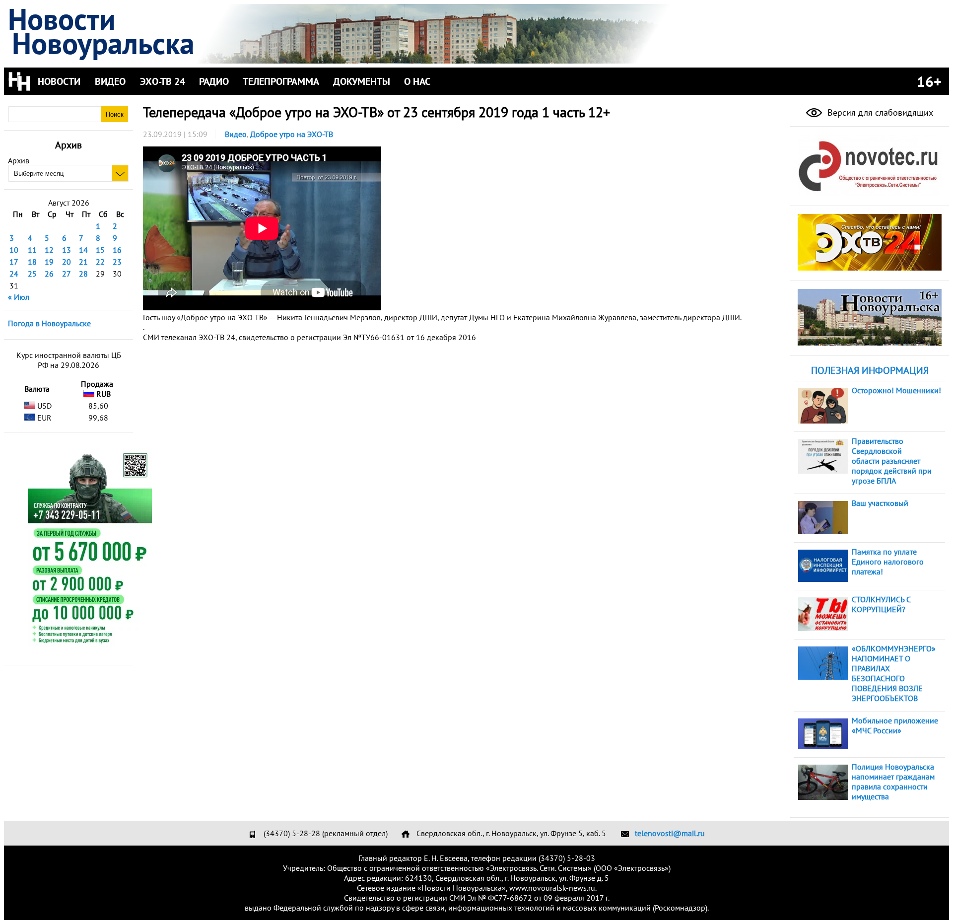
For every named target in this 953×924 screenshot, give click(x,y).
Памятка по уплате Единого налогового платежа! (888, 561)
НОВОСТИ (59, 81)
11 (32, 250)
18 (32, 262)
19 (49, 262)
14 (83, 250)
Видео (236, 134)
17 (13, 262)
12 (49, 250)
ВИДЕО (110, 81)
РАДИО (214, 81)
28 (83, 274)
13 (66, 250)
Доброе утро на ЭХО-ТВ (291, 134)
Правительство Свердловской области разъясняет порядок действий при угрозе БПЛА (892, 461)
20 (66, 262)
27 (66, 274)
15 (100, 250)
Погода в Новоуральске (49, 323)
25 (32, 274)
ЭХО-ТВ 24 (162, 81)
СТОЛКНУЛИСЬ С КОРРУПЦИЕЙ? (881, 604)
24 (13, 274)
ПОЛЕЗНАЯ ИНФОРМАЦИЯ (870, 370)
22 (100, 262)
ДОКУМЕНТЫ (361, 81)
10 (13, 250)
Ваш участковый (880, 503)
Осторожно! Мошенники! (896, 390)
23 (117, 262)
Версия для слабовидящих (879, 112)
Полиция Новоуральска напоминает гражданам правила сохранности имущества (893, 781)
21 (83, 262)
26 (49, 274)
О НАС (417, 81)
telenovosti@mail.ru (670, 833)
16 (117, 250)
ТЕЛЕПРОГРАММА (281, 81)
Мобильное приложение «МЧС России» (895, 725)
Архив (18, 160)
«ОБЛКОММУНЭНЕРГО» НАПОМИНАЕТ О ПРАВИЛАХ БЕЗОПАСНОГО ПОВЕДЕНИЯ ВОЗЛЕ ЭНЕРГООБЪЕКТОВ (894, 673)
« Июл (18, 297)
